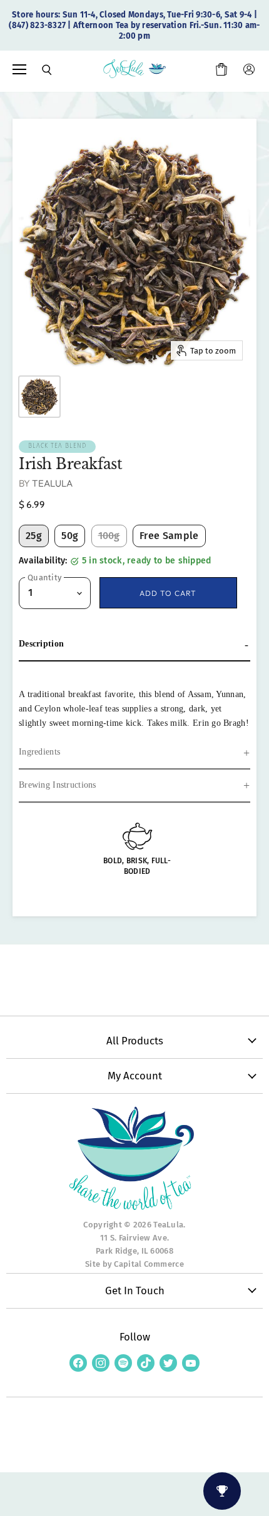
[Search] (38, 70)
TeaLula (52, 483)
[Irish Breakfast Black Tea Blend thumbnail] (39, 397)
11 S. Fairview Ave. (134, 1237)
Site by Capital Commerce (134, 1264)
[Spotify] (123, 1363)
